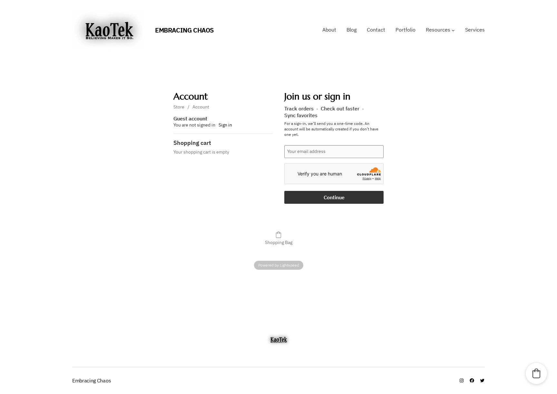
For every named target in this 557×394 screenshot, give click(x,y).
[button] (536, 373)
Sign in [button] (225, 125)
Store (178, 107)
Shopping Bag (278, 242)
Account (200, 107)
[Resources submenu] (453, 30)
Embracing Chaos (184, 30)
